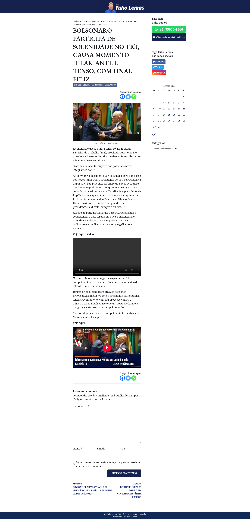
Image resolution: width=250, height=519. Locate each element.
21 (179, 114)
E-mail (102, 448)
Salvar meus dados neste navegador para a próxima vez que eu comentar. (108, 464)
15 (184, 108)
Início (75, 21)
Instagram (160, 72)
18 (164, 114)
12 (169, 108)
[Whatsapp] (133, 96)
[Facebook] (122, 96)
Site (122, 448)
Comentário (81, 406)
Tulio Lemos (83, 85)
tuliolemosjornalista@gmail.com (170, 37)
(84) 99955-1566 (170, 29)
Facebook (160, 61)
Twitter (159, 67)
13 (174, 108)
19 (169, 114)
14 (179, 108)
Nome (77, 448)
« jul (154, 134)
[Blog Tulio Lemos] (125, 6)
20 (174, 114)
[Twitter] (128, 96)
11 (164, 108)
